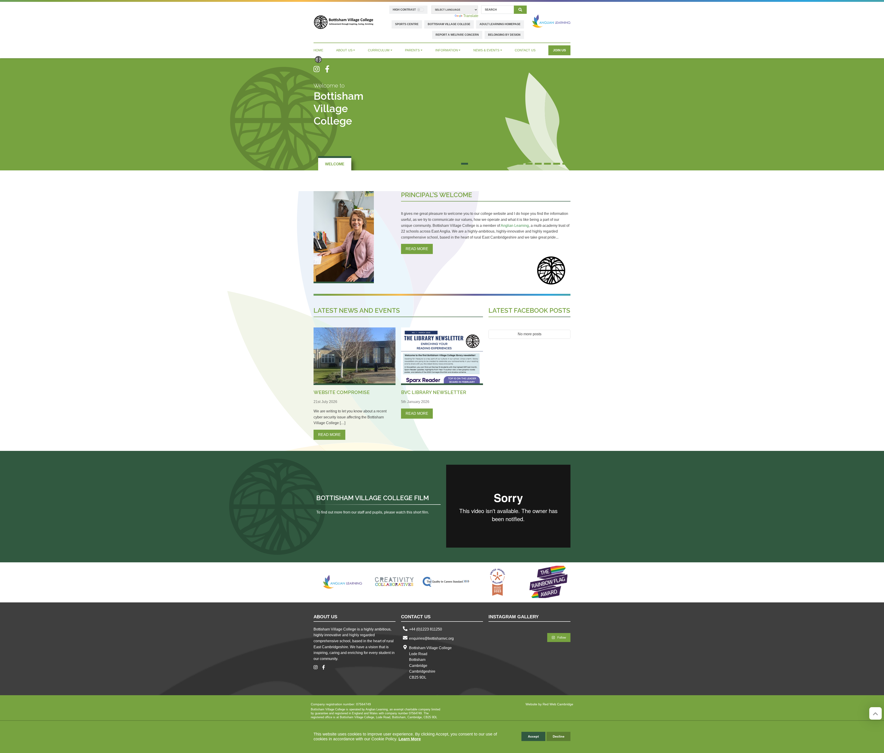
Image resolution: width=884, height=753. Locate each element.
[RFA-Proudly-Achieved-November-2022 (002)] (549, 582)
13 (556, 164)
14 (565, 164)
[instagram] (319, 69)
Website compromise (342, 392)
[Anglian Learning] (551, 21)
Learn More (409, 739)
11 (538, 164)
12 (547, 164)
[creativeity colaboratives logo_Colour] (394, 582)
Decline (558, 736)
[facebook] (329, 69)
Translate (470, 16)
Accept (533, 736)
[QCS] (446, 582)
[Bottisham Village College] (344, 22)
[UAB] (497, 582)
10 (529, 164)
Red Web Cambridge (558, 704)
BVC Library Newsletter (433, 392)
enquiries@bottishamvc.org (431, 638)
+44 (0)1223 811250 (425, 629)
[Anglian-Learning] (343, 582)
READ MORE (417, 249)
